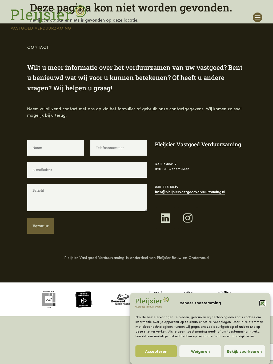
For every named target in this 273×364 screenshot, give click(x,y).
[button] (262, 303)
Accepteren (156, 351)
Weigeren (200, 351)
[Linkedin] (165, 218)
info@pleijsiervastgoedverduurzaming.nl (190, 192)
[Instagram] (188, 218)
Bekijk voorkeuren (244, 351)
